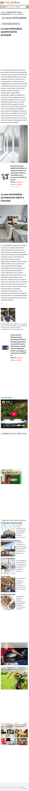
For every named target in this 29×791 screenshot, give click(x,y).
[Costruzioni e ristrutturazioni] (8, 531)
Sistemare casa (6, 14)
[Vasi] (8, 315)
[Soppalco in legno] (11, 476)
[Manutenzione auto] (14, 653)
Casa (19, 12)
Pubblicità (24, 788)
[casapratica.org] (10, 2)
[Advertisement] (14, 52)
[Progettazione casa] (8, 602)
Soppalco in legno (7, 470)
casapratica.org (11, 12)
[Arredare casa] (14, 733)
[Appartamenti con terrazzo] (8, 549)
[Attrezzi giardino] (14, 678)
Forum (6, 6)
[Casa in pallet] (8, 585)
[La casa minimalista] (8, 567)
